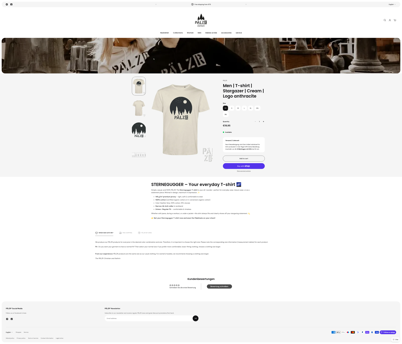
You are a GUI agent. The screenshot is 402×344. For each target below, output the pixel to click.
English (391, 4)
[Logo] (201, 20)
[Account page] (389, 20)
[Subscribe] (195, 318)
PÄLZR (225, 80)
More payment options (244, 171)
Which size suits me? (106, 233)
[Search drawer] (384, 20)
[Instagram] (7, 4)
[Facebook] (11, 4)
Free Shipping (127, 233)
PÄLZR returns (146, 233)
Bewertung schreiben (219, 286)
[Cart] (394, 20)
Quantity (226, 121)
